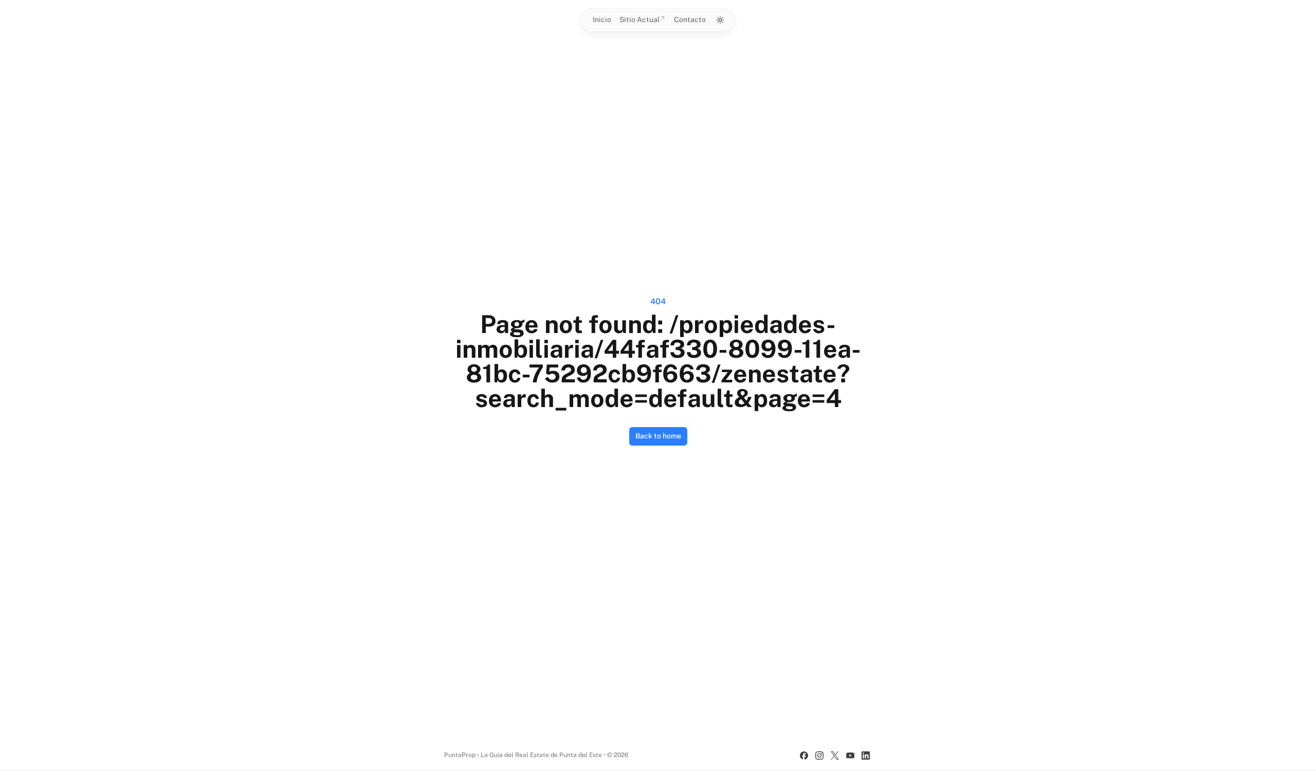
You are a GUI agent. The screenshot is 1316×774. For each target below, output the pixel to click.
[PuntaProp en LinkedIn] (866, 755)
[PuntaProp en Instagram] (819, 755)
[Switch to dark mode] (720, 20)
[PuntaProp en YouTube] (850, 755)
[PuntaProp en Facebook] (804, 755)
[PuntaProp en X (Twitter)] (835, 755)
